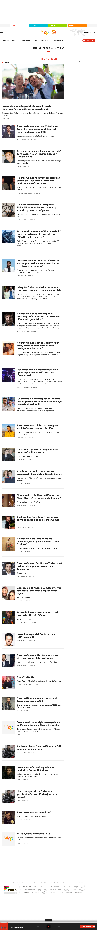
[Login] (94, 32)
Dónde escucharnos (83, 882)
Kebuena (80, 889)
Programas (26, 40)
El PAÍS (27, 887)
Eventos (35, 40)
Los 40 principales (36, 887)
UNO (39, 889)
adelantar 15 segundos (54, 926)
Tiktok (40, 861)
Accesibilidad (19, 882)
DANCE (52, 25)
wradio (45, 889)
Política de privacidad (31, 882)
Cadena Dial (59, 889)
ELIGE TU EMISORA (87, 926)
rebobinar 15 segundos (42, 926)
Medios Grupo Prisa (10, 893)
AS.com (69, 887)
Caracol (82, 887)
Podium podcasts (44, 892)
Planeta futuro (73, 889)
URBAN (71, 25)
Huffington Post (29, 889)
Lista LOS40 (5, 40)
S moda (60, 892)
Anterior (38, 926)
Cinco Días (52, 889)
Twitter (48, 861)
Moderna (35, 892)
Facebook (52, 861)
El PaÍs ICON (52, 892)
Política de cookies (44, 882)
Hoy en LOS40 (45, 40)
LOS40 (14, 25)
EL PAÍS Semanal (67, 889)
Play (48, 926)
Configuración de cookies (57, 882)
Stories (59, 861)
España (86, 32)
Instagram (37, 861)
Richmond (25, 892)
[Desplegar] (48, 920)
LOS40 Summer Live (57, 40)
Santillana (45, 887)
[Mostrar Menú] (2, 32)
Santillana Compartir (55, 887)
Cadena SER (63, 887)
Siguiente (59, 926)
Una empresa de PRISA (10, 888)
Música (14, 40)
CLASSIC (33, 25)
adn (75, 887)
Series (5, 102)
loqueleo (69, 892)
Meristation (78, 892)
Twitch (56, 861)
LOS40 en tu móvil (71, 882)
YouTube (44, 861)
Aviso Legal (11, 882)
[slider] (48, 922)
